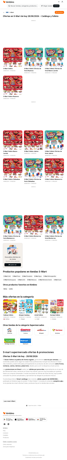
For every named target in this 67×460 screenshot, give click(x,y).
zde (61, 381)
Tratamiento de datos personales (33, 457)
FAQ (4, 430)
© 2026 (33, 453)
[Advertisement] (33, 33)
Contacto (5, 433)
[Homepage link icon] (26, 405)
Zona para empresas (9, 446)
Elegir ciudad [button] (47, 6)
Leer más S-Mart (9, 401)
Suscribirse (60, 12)
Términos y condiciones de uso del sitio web (33, 455)
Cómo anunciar (7, 444)
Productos (6, 437)
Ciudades (5, 435)
